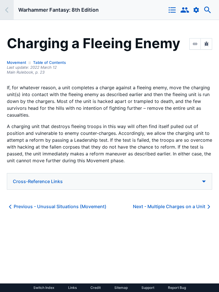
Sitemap (121, 288)
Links (72, 288)
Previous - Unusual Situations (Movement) (60, 206)
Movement (16, 62)
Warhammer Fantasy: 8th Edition (58, 10)
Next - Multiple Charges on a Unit (169, 206)
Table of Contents (49, 62)
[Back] (7, 10)
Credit (95, 288)
